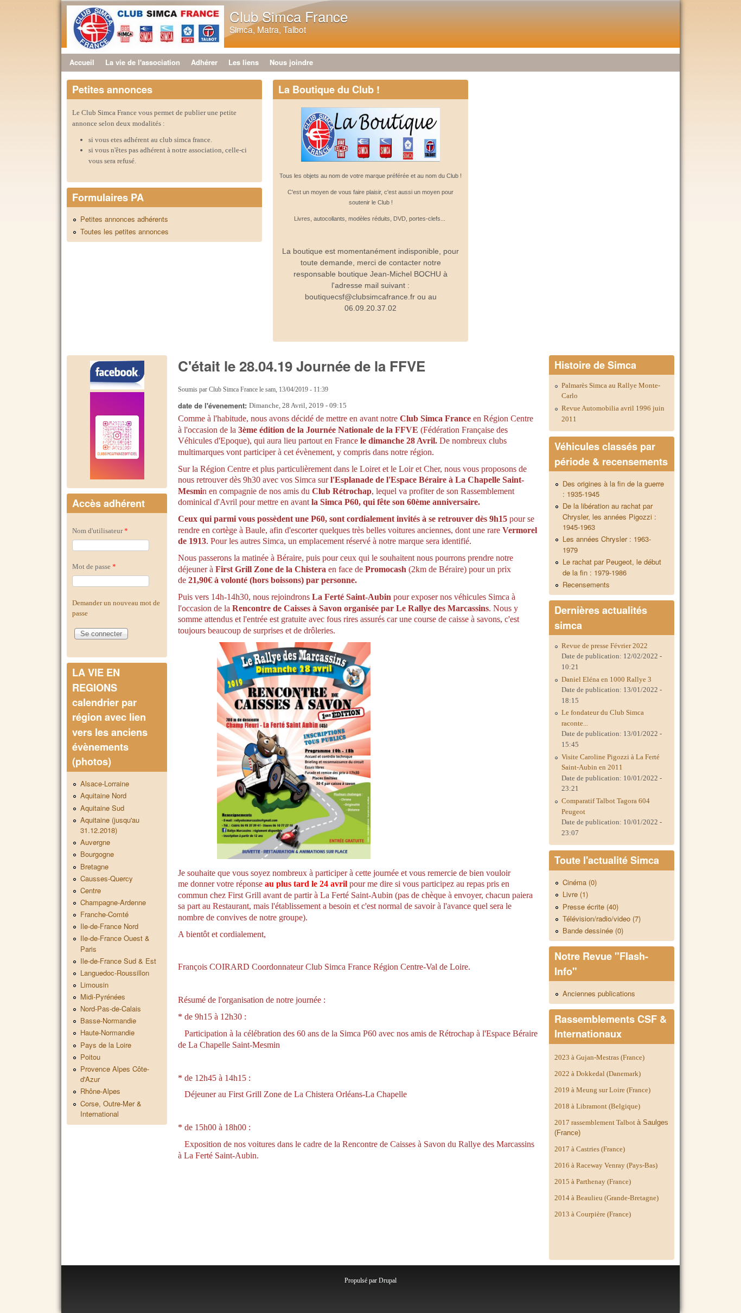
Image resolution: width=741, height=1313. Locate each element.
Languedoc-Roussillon (114, 973)
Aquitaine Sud (102, 808)
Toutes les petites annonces (124, 231)
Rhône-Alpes (100, 1091)
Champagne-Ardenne (113, 902)
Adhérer (204, 62)
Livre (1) (575, 894)
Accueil (81, 62)
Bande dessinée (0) (593, 930)
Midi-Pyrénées (102, 996)
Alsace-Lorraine (104, 783)
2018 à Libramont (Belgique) (597, 1106)
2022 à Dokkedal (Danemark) (598, 1073)
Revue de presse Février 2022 (604, 646)
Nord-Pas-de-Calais (110, 1008)
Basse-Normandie (108, 1020)
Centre (90, 890)
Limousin (94, 984)
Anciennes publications (599, 993)
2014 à (606, 1198)
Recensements (586, 584)
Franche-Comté (104, 914)
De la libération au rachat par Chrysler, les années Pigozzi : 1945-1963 (609, 516)
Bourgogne (97, 854)
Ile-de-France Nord (109, 926)
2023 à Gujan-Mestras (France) (599, 1057)
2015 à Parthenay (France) (592, 1181)
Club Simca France (288, 16)
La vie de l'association (142, 62)
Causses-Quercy (106, 878)
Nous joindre (291, 62)
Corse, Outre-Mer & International (111, 1108)
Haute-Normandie (107, 1032)
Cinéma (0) (580, 882)
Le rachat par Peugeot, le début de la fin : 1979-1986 (612, 567)
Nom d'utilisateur (100, 531)
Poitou (90, 1057)
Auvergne (95, 842)
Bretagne (94, 866)
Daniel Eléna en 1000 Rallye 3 (606, 679)
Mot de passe (94, 566)
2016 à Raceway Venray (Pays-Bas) (605, 1165)
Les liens (243, 62)
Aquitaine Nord (103, 795)
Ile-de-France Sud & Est (118, 961)
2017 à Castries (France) (589, 1149)
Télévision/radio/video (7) (602, 918)
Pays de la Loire (105, 1045)
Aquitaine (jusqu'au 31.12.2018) (109, 825)
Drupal (388, 1280)
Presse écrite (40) (590, 906)
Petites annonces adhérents (124, 219)
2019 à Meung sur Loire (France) (602, 1090)
